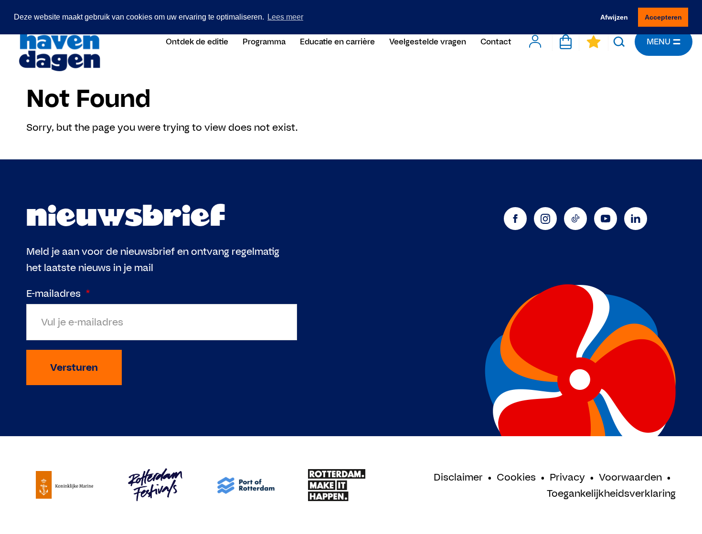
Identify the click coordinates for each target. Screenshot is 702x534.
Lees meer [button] (285, 17)
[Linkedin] (635, 218)
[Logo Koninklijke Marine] (64, 485)
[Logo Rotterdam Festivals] (155, 485)
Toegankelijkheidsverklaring (611, 493)
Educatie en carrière (337, 41)
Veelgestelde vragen (427, 41)
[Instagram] (545, 218)
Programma (264, 41)
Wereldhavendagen (59, 42)
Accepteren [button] (663, 17)
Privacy (567, 477)
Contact (495, 41)
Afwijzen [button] (614, 17)
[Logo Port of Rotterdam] (246, 485)
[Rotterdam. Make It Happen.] (336, 485)
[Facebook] (515, 218)
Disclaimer (458, 477)
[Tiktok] (575, 218)
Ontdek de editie (197, 41)
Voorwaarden (630, 477)
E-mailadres (58, 293)
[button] (619, 41)
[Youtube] (605, 218)
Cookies (516, 477)
